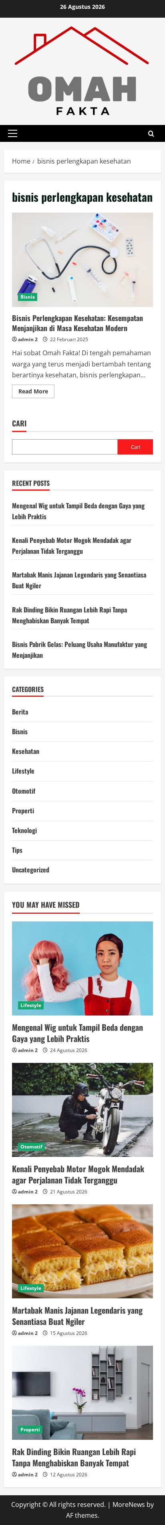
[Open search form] (151, 133)
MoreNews (129, 1504)
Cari (19, 423)
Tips (17, 850)
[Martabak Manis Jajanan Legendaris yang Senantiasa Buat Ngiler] (82, 1251)
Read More (36, 392)
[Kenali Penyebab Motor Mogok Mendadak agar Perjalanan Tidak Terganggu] (82, 1110)
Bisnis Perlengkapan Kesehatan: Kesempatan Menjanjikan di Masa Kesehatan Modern (82, 260)
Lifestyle (23, 771)
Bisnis (27, 296)
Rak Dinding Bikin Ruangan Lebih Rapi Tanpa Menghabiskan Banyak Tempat (74, 1457)
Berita (20, 711)
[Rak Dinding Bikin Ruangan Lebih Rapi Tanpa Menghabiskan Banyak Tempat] (82, 1393)
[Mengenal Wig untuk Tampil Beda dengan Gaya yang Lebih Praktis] (82, 968)
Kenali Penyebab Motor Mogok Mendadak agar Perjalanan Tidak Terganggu (78, 1174)
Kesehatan (25, 751)
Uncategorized (30, 869)
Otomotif (23, 791)
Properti (23, 810)
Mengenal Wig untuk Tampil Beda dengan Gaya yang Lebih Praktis (77, 1032)
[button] (12, 133)
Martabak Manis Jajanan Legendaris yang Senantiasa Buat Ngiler (77, 1315)
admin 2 (28, 339)
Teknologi (24, 830)
